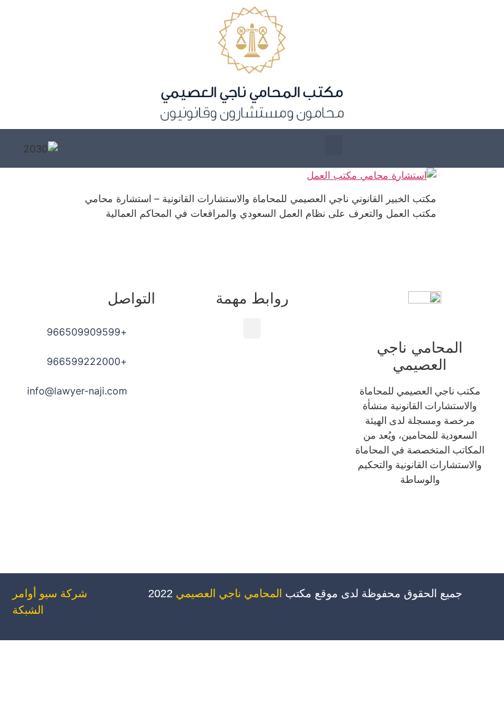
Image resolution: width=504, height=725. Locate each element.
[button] (333, 145)
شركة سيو (63, 593)
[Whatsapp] (369, 515)
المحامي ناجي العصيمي (229, 593)
